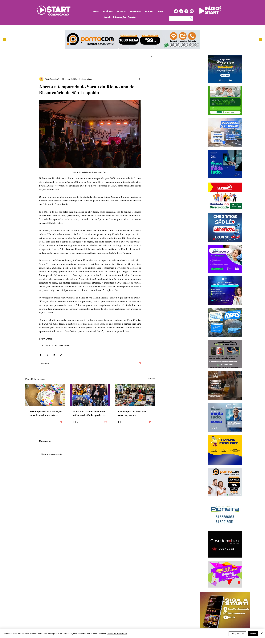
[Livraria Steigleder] (112, 48)
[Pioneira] (115, 48)
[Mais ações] (139, 79)
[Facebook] (176, 11)
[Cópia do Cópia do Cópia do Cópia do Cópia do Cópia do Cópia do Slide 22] (131, 48)
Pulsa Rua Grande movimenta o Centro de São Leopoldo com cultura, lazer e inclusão (89, 413)
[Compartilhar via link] (60, 354)
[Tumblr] (186, 11)
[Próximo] (260, 39)
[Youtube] (192, 11)
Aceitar (253, 633)
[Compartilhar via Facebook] (40, 354)
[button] (151, 56)
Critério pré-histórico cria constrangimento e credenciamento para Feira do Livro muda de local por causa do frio (134, 413)
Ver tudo (151, 378)
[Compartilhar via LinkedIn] (54, 354)
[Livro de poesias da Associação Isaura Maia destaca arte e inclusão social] (45, 395)
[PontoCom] (118, 48)
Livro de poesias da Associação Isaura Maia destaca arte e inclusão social (45, 413)
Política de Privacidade (117, 633)
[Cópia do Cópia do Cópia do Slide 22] (128, 48)
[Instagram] (181, 11)
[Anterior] (4, 39)
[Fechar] (261, 633)
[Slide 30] (125, 48)
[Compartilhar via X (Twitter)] (47, 354)
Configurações (237, 633)
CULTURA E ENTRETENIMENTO (54, 345)
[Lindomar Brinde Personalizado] (120, 48)
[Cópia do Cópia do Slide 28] (123, 48)
